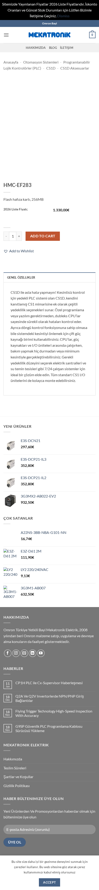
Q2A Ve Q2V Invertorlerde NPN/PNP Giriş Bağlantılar (49, 698)
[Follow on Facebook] (8, 653)
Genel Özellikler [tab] (21, 277)
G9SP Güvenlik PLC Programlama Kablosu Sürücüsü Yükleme (48, 728)
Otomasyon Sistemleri (40, 62)
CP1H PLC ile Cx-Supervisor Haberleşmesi (49, 683)
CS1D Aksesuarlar (74, 68)
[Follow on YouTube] (41, 653)
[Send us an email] (24, 653)
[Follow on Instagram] (16, 653)
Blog (53, 47)
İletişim (66, 47)
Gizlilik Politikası (16, 785)
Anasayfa (10, 62)
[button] (6, 35)
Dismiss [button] (63, 16)
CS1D (50, 68)
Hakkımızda (36, 47)
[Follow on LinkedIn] (32, 653)
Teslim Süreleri (14, 768)
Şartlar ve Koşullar (18, 776)
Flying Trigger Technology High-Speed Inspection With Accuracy (53, 713)
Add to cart (42, 236)
